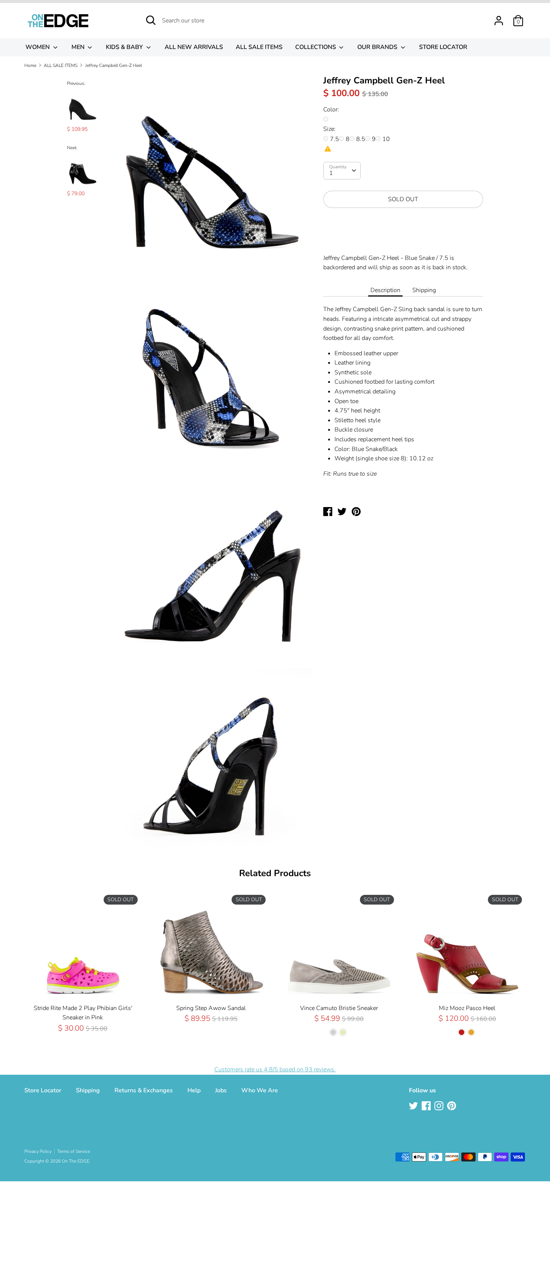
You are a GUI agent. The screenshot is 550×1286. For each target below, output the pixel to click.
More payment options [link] (403, 239)
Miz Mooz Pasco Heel (467, 1008)
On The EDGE (75, 1161)
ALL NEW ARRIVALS (194, 47)
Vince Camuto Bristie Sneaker (339, 1008)
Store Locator (42, 1090)
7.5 (334, 139)
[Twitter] (414, 1106)
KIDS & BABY (125, 47)
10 (386, 139)
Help (194, 1090)
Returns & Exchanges (143, 1090)
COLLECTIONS (316, 47)
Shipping (424, 290)
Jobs (221, 1090)
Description (385, 290)
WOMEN (38, 47)
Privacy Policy (38, 1151)
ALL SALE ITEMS (259, 47)
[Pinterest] (452, 1106)
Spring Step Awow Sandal (211, 1008)
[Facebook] (427, 1106)
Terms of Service (73, 1151)
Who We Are (259, 1090)
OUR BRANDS (378, 47)
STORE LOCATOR (443, 47)
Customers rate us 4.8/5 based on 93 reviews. (275, 1069)
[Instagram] (439, 1106)
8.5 (360, 139)
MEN (78, 47)
